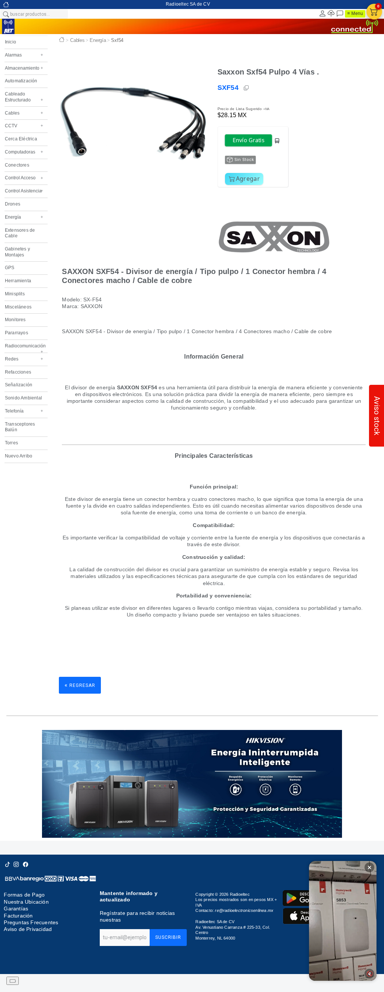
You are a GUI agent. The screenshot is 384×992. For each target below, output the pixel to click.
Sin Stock (244, 159)
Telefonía (24, 411)
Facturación (18, 916)
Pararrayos (16, 332)
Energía (24, 217)
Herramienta (18, 280)
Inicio (10, 42)
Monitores (15, 319)
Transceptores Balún (20, 427)
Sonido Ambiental (23, 398)
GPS (10, 267)
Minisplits (15, 293)
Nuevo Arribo (18, 456)
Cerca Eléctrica (21, 139)
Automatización (21, 80)
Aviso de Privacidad (28, 929)
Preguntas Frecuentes (31, 922)
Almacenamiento (24, 68)
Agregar (248, 178)
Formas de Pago (24, 895)
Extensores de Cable (20, 233)
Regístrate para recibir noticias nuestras (137, 916)
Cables (24, 113)
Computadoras (24, 152)
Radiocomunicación (24, 348)
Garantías (16, 909)
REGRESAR (79, 684)
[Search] (5, 13)
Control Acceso (24, 177)
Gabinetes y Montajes (17, 252)
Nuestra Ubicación (26, 902)
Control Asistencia (24, 191)
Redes (24, 359)
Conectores (17, 165)
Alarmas (24, 55)
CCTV (24, 125)
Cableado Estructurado (24, 97)
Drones (12, 204)
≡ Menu (355, 13)
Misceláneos (18, 307)
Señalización (18, 384)
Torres (11, 442)
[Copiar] (247, 87)
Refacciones (18, 372)
